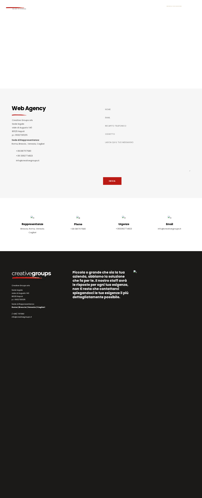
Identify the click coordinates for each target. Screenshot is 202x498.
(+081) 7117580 (18, 313)
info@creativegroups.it (22, 317)
